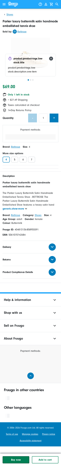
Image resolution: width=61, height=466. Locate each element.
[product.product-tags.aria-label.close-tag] (51, 59)
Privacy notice (48, 434)
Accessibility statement (30, 440)
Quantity (8, 118)
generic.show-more (13, 208)
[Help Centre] (40, 4)
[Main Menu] (4, 4)
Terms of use (12, 434)
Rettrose (22, 31)
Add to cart (45, 459)
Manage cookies (30, 434)
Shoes (10, 14)
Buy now (16, 459)
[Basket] (51, 4)
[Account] (46, 4)
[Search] (57, 4)
